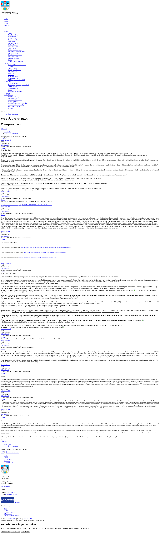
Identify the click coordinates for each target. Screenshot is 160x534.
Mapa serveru (8, 514)
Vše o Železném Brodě (11, 114)
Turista (6, 457)
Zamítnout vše (16, 531)
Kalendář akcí (12, 96)
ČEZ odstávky (12, 86)
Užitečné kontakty (13, 58)
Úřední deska (8, 459)
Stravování (11, 75)
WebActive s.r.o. (10, 519)
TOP (5, 509)
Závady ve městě (13, 56)
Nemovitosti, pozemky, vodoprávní (18, 85)
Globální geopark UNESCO (16, 80)
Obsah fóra (7, 132)
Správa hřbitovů (13, 45)
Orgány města (12, 48)
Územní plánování (13, 43)
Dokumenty (11, 41)
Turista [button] (6, 63)
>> (8, 138)
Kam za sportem (13, 78)
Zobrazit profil (5, 145)
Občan (6, 456)
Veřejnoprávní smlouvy (15, 91)
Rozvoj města (12, 38)
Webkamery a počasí (14, 106)
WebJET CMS (28, 519)
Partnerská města (13, 53)
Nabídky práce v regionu (15, 61)
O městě (10, 66)
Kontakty (7, 93)
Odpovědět (4, 129)
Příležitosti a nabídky (14, 46)
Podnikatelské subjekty (15, 55)
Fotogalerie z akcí (13, 98)
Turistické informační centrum (17, 65)
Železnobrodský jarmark (15, 100)
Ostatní (10, 90)
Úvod (2, 453)
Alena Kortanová (6, 140)
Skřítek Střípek (12, 68)
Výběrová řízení (13, 88)
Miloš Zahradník (5, 206)
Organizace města (13, 40)
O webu (10, 108)
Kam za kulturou (13, 76)
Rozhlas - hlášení (13, 35)
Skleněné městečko (13, 101)
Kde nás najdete (5, 486)
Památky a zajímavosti (14, 70)
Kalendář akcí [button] (8, 95)
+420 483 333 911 (11, 492)
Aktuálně (11, 33)
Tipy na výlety (12, 71)
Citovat (3, 148)
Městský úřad (12, 36)
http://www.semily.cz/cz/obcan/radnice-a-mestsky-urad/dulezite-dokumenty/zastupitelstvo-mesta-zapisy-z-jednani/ (46, 247)
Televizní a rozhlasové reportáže (17, 103)
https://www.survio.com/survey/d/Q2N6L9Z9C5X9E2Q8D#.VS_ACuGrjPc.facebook (26, 205)
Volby (10, 60)
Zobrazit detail (25, 531)
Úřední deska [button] (8, 81)
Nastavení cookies (9, 512)
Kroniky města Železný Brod (16, 51)
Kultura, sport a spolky (14, 50)
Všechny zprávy (13, 83)
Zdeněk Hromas (5, 231)
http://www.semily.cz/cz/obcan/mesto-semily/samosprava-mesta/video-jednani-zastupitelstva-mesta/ (44, 252)
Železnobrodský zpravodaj (16, 105)
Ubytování (11, 73)
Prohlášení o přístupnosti (11, 515)
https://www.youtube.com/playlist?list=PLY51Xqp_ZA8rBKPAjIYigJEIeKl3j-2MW (37, 257)
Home (6, 510)
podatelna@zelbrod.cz (11, 494)
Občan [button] (6, 31)
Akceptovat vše (5, 531)
